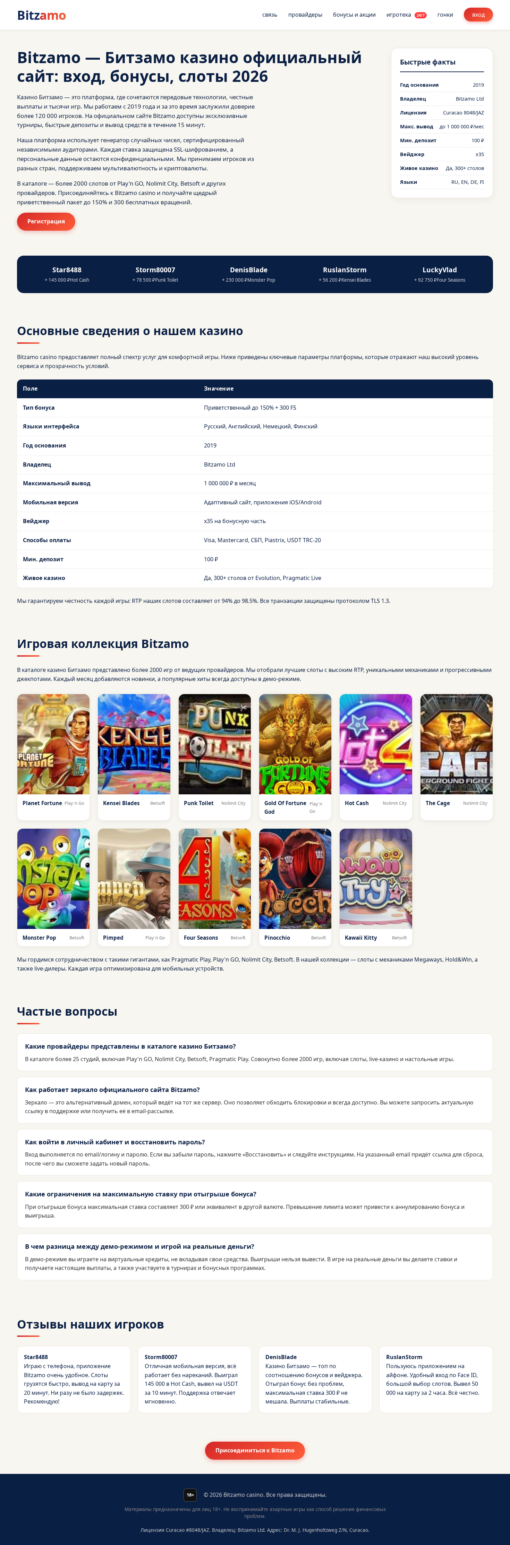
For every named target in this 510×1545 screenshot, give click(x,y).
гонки (445, 14)
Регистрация (46, 221)
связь (270, 14)
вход (478, 14)
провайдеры (305, 14)
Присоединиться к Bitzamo (255, 1450)
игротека (405, 14)
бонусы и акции (354, 14)
